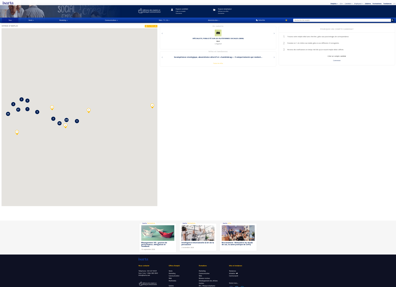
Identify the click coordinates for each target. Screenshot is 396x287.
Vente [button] (31, 20)
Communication (174, 276)
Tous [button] (10, 20)
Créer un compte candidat (337, 56)
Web (170, 278)
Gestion (201, 283)
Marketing (172, 273)
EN (394, 3)
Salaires (171, 286)
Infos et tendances (235, 266)
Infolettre (232, 273)
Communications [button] (111, 20)
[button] (334, 3)
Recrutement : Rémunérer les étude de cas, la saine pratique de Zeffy (237, 243)
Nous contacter (143, 266)
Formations (377, 3)
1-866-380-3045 (152, 273)
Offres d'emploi (174, 266)
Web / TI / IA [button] (163, 20)
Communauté (233, 276)
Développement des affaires (208, 281)
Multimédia (172, 281)
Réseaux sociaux (204, 278)
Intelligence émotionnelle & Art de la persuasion (198, 243)
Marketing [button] (63, 20)
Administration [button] (213, 20)
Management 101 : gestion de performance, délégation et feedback (154, 244)
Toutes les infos (218, 63)
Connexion (337, 60)
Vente (171, 271)
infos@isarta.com (144, 275)
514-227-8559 (152, 271)
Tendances (387, 3)
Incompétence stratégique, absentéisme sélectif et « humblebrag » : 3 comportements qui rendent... (218, 57)
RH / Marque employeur (207, 286)
